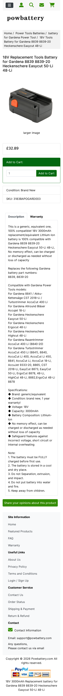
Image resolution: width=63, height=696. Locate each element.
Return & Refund (18, 616)
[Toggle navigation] (9, 5)
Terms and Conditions (22, 573)
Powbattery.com (42, 658)
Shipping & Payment (21, 609)
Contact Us (15, 595)
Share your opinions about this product (30, 503)
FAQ (10, 538)
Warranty (14, 545)
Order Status (16, 602)
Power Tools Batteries (30, 33)
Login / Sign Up (18, 580)
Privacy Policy (17, 566)
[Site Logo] (31, 18)
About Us (14, 559)
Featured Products (20, 531)
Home (8, 33)
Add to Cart (46, 173)
